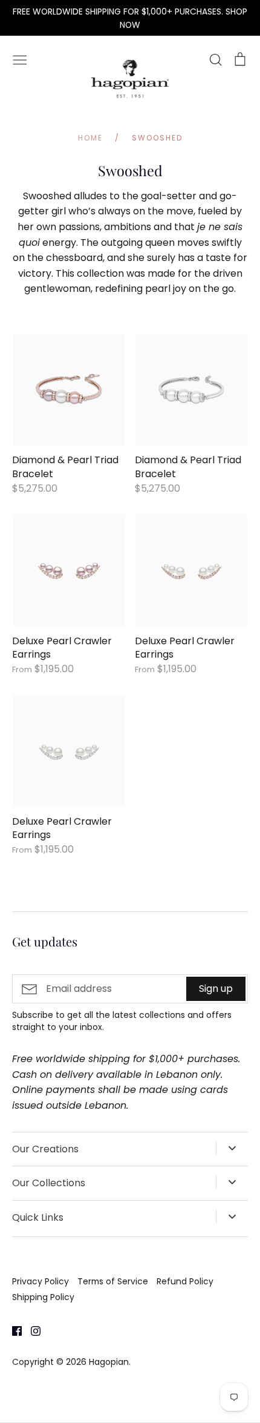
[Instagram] (31, 1331)
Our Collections (48, 1183)
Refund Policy (185, 1281)
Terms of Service (112, 1281)
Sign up (216, 988)
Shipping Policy (43, 1297)
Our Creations (45, 1149)
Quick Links (37, 1217)
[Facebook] (12, 1331)
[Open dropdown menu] (232, 1148)
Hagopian (109, 1362)
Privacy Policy (40, 1281)
